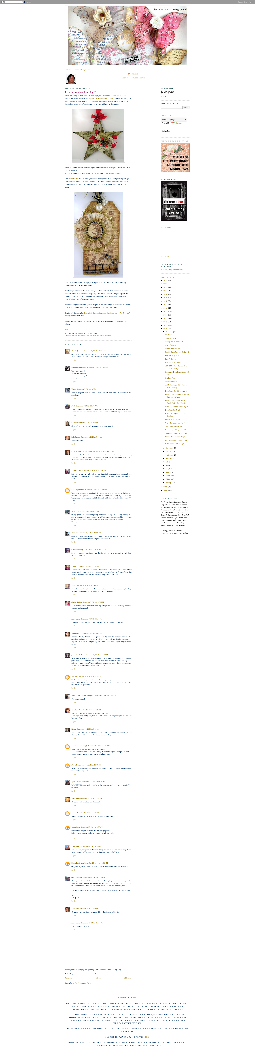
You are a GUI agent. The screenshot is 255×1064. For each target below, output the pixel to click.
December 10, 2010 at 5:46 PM (99, 745)
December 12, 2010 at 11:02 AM (96, 863)
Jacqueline (75, 798)
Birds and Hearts (171, 381)
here (146, 1037)
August (168, 458)
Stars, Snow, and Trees (173, 362)
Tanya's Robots (170, 359)
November (169, 448)
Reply (73, 360)
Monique (74, 532)
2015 (165, 311)
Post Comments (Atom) (83, 983)
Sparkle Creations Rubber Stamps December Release (177, 395)
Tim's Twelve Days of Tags (174, 443)
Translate (179, 123)
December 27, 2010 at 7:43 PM (92, 923)
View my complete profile (133, 78)
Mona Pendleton (77, 863)
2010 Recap (169, 334)
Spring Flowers (170, 338)
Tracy (73, 566)
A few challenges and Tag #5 (175, 423)
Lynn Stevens (76, 781)
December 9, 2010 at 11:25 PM (97, 655)
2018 (165, 301)
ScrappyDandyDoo (78, 367)
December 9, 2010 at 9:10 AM (87, 422)
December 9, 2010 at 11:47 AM (88, 511)
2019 (165, 297)
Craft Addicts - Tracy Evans (81, 451)
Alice (73, 812)
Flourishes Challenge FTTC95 (176, 433)
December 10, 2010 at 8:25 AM (88, 729)
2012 (165, 322)
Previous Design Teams (83, 69)
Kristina (74, 709)
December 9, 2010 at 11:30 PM (90, 676)
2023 (165, 284)
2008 (165, 490)
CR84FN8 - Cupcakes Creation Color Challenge (176, 367)
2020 (165, 294)
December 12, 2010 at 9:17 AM (92, 846)
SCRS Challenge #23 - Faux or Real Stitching (176, 386)
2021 (165, 290)
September (170, 455)
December (169, 332)
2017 (165, 304)
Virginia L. (75, 846)
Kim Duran (75, 633)
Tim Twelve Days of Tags (100, 336)
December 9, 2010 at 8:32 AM (97, 367)
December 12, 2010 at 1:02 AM (87, 812)
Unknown (74, 676)
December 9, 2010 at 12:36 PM (88, 566)
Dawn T (74, 764)
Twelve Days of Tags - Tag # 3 (175, 436)
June (167, 465)
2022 (165, 287)
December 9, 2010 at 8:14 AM (94, 351)
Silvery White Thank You (174, 341)
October (169, 451)
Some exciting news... (172, 355)
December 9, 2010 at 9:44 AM (91, 437)
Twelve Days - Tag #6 (172, 419)
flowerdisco (75, 827)
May (167, 469)
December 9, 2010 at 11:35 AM (95, 489)
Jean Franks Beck (78, 654)
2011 (165, 325)
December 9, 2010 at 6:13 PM (91, 619)
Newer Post (69, 978)
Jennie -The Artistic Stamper (82, 695)
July (167, 462)
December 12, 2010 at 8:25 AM (92, 827)
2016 (165, 308)
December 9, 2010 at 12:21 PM (95, 549)
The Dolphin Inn (77, 489)
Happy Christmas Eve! (173, 348)
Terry (73, 389)
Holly (74, 336)
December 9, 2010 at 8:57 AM (87, 389)
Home (68, 69)
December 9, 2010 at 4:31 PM (93, 602)
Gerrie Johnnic (77, 350)
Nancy (73, 511)
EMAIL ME (165, 257)
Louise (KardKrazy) (79, 745)
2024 (165, 280)
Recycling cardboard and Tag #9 (80, 92)
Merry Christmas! (171, 345)
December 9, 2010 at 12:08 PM (90, 532)
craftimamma (76, 877)
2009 (165, 487)
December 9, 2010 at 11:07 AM (95, 470)
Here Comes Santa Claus (173, 426)
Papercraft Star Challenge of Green (100, 98)
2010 (165, 328)
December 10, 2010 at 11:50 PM (93, 781)
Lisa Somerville (77, 470)
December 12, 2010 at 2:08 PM (94, 877)
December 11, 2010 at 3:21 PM (91, 798)
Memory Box (83, 336)
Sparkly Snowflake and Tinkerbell (177, 352)
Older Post (127, 978)
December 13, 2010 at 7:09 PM (87, 908)
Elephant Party (170, 378)
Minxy (73, 585)
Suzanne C (135, 74)
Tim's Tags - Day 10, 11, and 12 (176, 391)
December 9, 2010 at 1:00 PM (87, 585)
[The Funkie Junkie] (175, 171)
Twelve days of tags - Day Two (176, 440)
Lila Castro (75, 437)
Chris (73, 422)
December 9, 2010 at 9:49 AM (104, 451)
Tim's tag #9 (73, 178)
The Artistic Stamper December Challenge (99, 313)
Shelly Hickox (76, 602)
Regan (73, 729)
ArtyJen (123, 313)
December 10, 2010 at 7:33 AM (89, 710)
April (168, 472)
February (169, 479)
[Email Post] (95, 333)
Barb (73, 405)
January (169, 482)
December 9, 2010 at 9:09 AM (87, 406)
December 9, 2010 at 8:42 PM (91, 633)
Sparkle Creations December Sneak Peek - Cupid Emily (175, 401)
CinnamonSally (77, 549)
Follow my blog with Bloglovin (172, 269)
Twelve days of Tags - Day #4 (175, 430)
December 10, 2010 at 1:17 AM (105, 695)
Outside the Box (117, 95)
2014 (165, 315)
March (168, 475)
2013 (165, 318)
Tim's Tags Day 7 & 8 (172, 410)
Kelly (73, 908)
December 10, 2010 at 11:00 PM (89, 765)
